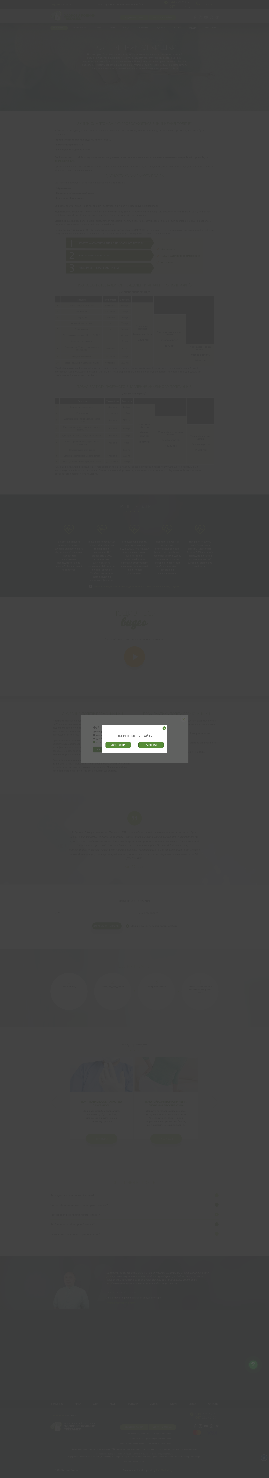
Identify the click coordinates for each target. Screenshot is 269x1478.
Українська (118, 745)
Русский (151, 745)
